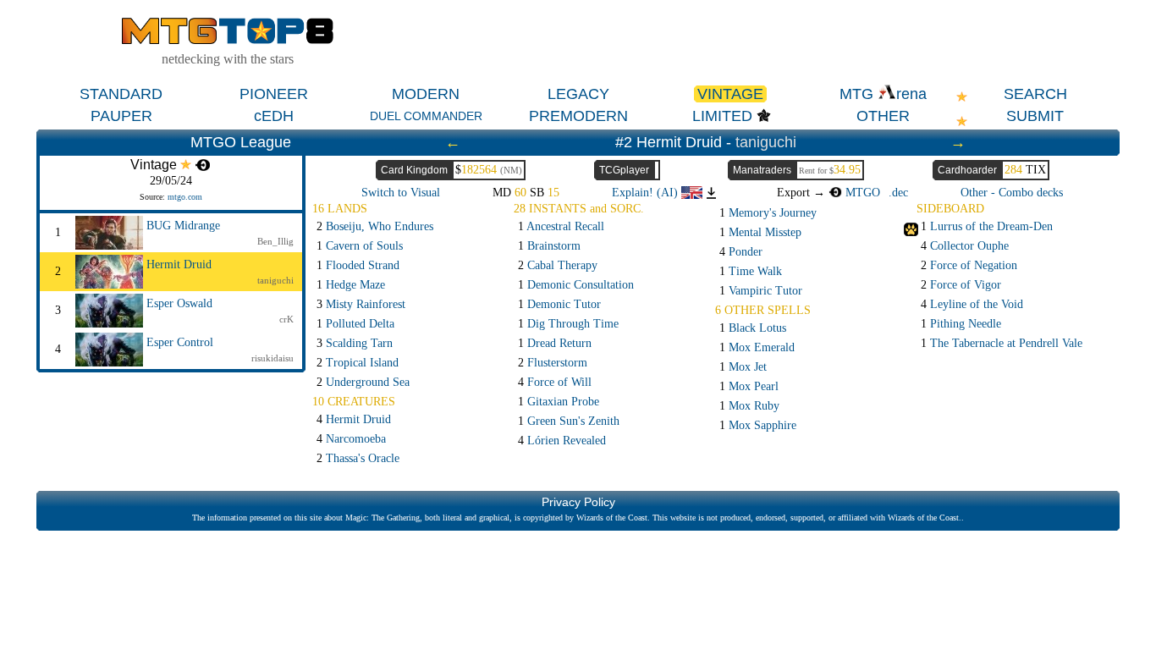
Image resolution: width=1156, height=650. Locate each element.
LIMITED (722, 115)
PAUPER (121, 115)
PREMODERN (578, 115)
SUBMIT (1035, 115)
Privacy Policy (578, 502)
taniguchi (765, 142)
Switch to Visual (400, 192)
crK (286, 319)
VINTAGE (730, 93)
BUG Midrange (183, 225)
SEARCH (1035, 93)
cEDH (274, 115)
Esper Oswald (179, 303)
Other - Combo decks (1012, 192)
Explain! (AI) (646, 192)
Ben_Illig (275, 241)
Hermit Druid (179, 264)
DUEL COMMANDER (426, 116)
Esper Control (179, 342)
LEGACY (578, 93)
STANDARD (121, 93)
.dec (898, 192)
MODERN (426, 93)
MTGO (861, 192)
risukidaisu (272, 358)
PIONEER (273, 93)
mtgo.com (185, 196)
